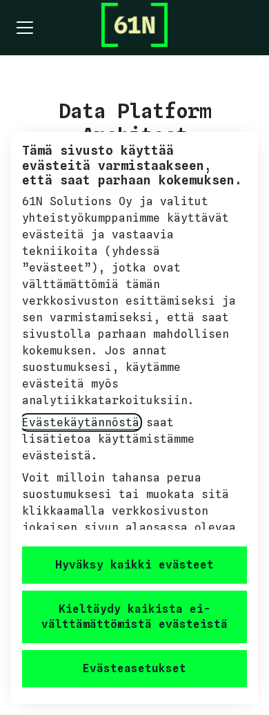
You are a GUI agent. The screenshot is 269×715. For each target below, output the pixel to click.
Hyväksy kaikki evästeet (134, 564)
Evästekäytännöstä (80, 422)
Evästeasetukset (134, 668)
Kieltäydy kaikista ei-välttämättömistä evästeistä (134, 616)
